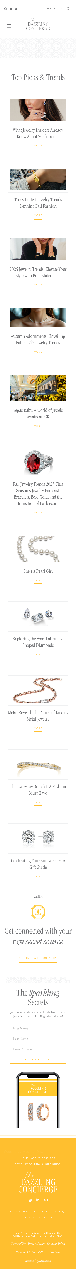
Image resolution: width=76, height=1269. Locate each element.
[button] (67, 8)
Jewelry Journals (29, 1164)
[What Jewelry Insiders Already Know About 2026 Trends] (38, 110)
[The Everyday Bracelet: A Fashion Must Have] (38, 764)
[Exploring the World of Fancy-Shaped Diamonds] (38, 616)
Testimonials (31, 1217)
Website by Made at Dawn (24, 1152)
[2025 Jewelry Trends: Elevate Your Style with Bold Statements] (38, 249)
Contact (49, 1217)
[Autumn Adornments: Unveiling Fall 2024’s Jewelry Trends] (38, 317)
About (35, 1158)
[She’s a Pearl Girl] (38, 549)
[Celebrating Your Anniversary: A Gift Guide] (38, 838)
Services (48, 1158)
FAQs (62, 1211)
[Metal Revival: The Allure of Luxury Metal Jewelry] (38, 690)
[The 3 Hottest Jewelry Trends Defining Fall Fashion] (38, 180)
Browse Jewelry (23, 1211)
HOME (25, 1158)
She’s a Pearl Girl (38, 571)
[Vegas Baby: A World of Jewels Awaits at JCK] (38, 388)
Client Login (47, 1211)
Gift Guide (53, 1164)
